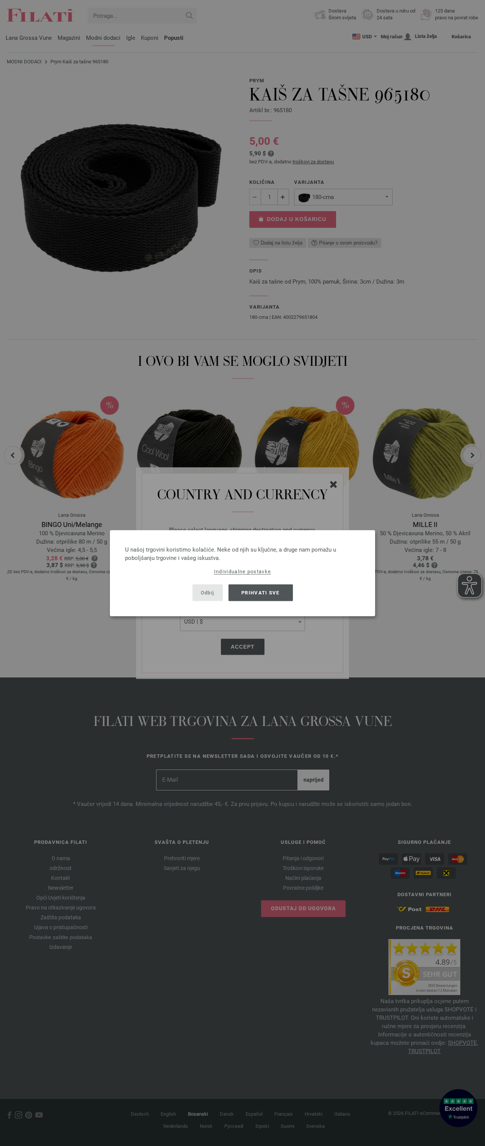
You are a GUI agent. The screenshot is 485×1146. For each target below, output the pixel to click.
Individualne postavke (242, 571)
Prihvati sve (260, 593)
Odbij (207, 593)
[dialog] (242, 573)
